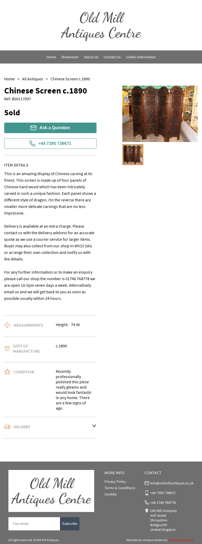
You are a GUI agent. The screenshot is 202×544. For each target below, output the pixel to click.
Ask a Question (54, 127)
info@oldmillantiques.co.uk (172, 483)
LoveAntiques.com (181, 540)
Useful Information (141, 57)
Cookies (110, 494)
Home (51, 57)
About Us (91, 57)
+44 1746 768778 (163, 502)
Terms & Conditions (119, 487)
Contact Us (112, 57)
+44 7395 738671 (54, 143)
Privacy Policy (115, 481)
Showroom (70, 57)
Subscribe (69, 524)
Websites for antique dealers (145, 540)
